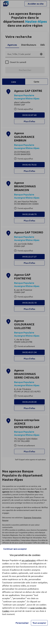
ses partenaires (29, 560)
